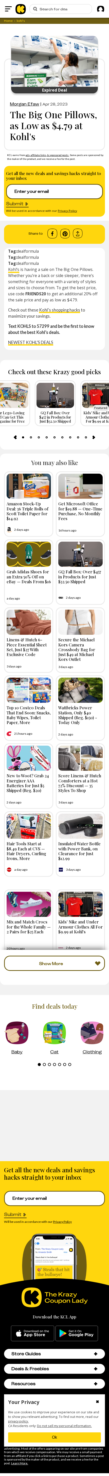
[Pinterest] (65, 234)
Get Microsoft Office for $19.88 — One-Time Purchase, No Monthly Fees (80, 511)
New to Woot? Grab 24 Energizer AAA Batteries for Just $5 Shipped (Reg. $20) (28, 783)
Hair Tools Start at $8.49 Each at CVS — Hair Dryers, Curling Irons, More (26, 851)
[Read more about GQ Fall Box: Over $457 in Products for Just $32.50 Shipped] (80, 554)
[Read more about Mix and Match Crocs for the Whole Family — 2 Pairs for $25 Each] (29, 904)
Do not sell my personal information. (64, 1426)
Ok (54, 1437)
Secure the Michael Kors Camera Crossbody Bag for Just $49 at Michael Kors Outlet (76, 649)
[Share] (78, 233)
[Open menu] (8, 9)
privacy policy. (18, 1421)
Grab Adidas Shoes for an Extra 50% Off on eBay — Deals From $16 (29, 576)
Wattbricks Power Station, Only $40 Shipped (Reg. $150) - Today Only (77, 715)
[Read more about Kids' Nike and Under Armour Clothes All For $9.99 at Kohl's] (80, 904)
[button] (96, 1354)
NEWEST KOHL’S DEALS (30, 342)
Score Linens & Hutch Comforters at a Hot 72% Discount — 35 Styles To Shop (79, 783)
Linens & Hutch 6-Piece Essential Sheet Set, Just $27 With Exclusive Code (27, 647)
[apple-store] (32, 1333)
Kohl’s (13, 269)
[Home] (20, 9)
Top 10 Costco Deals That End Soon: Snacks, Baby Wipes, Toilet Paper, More (29, 715)
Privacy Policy (67, 211)
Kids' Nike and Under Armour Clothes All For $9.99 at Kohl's (80, 926)
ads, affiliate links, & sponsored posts (47, 155)
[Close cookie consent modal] (97, 1402)
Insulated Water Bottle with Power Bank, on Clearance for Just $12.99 (79, 851)
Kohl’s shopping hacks (59, 309)
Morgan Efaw (24, 104)
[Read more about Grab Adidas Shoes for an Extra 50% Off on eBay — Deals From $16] (29, 554)
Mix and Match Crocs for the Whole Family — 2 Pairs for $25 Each (29, 926)
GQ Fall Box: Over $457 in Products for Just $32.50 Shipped (79, 576)
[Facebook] (52, 234)
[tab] (23, 437)
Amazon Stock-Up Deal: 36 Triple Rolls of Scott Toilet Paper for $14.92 (27, 511)
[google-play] (76, 1333)
